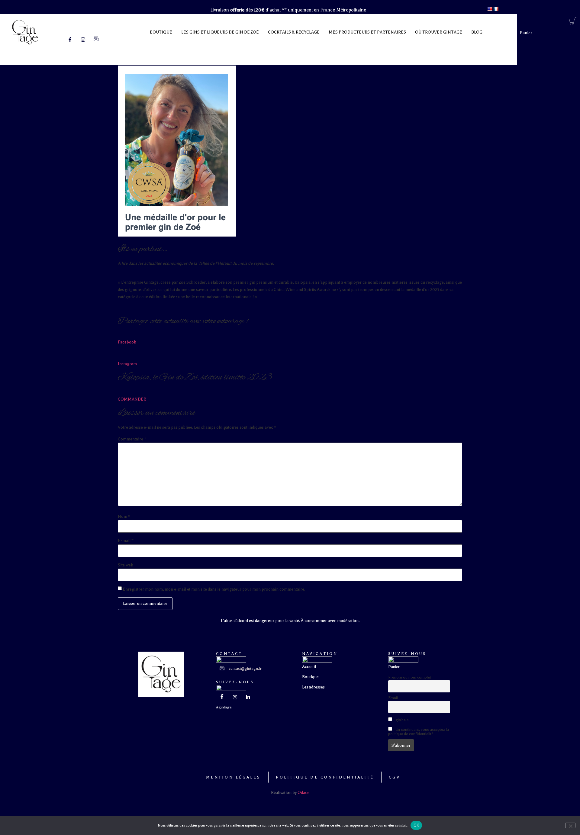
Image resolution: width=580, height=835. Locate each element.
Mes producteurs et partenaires (367, 32)
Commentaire (132, 439)
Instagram (127, 363)
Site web (125, 565)
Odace (303, 792)
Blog (476, 32)
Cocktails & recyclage (294, 32)
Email (393, 698)
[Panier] (572, 21)
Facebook (127, 342)
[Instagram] (83, 39)
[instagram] (235, 697)
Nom (124, 516)
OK (416, 825)
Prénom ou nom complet (409, 677)
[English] (489, 9)
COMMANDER (132, 399)
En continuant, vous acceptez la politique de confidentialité (418, 731)
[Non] (570, 825)
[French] (495, 9)
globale (402, 720)
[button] (224, 707)
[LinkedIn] (248, 697)
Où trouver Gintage (438, 32)
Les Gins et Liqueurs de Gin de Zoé (220, 32)
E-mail (126, 540)
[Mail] (96, 39)
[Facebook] (70, 39)
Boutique (161, 32)
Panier (526, 32)
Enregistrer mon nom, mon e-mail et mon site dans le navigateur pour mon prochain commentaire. (214, 589)
